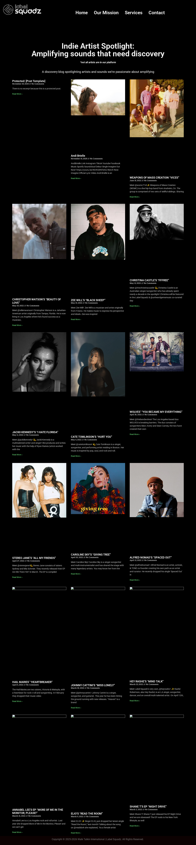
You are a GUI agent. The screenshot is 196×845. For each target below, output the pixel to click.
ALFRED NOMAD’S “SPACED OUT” (151, 557)
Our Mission (106, 12)
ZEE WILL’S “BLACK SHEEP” (88, 300)
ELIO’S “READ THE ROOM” (87, 813)
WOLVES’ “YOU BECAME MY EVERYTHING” (156, 411)
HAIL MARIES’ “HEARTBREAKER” (32, 682)
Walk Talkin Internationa (91, 839)
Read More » (17, 94)
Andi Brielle (78, 155)
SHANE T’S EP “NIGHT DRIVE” (148, 806)
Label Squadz (113, 839)
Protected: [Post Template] (28, 81)
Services (133, 12)
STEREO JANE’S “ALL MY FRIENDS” (34, 558)
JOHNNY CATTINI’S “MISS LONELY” (93, 685)
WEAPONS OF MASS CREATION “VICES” (154, 177)
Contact (157, 12)
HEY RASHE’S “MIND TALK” (147, 681)
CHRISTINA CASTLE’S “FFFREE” (149, 280)
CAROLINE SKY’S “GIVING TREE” (91, 554)
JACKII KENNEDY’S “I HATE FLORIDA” (35, 432)
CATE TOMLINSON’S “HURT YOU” (91, 436)
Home (81, 12)
